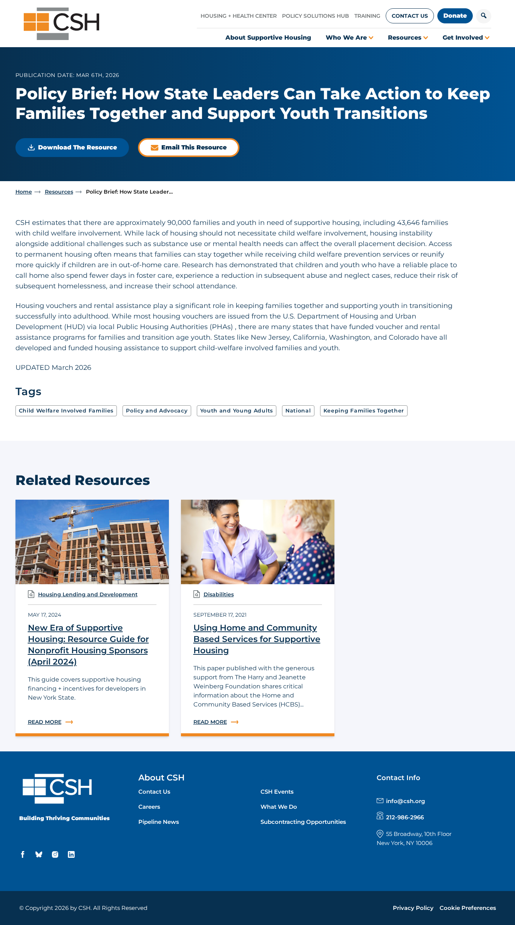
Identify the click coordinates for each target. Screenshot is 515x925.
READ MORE (92, 722)
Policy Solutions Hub (315, 15)
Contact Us (410, 15)
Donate (455, 15)
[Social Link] (23, 854)
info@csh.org (405, 801)
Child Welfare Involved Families (66, 410)
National (298, 410)
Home (23, 191)
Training (367, 15)
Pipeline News (158, 821)
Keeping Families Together (364, 410)
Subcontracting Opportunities (303, 821)
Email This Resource (194, 147)
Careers (149, 806)
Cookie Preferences (468, 907)
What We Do (279, 806)
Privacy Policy (413, 907)
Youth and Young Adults (236, 410)
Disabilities (219, 594)
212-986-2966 (405, 817)
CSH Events (277, 791)
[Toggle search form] (483, 16)
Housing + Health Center (239, 15)
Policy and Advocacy (156, 410)
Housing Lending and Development (88, 594)
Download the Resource (77, 147)
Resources (59, 191)
